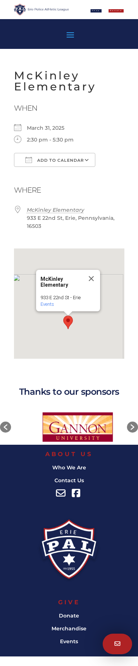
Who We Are (69, 467)
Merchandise (69, 628)
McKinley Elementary (55, 210)
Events (47, 304)
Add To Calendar (60, 160)
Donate (69, 615)
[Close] (91, 278)
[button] (68, 322)
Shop (96, 10)
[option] (70, 427)
